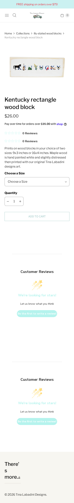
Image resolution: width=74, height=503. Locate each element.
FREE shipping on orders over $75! (37, 4)
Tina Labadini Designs (31, 494)
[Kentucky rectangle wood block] (37, 67)
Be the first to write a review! (37, 313)
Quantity (11, 193)
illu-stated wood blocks (47, 33)
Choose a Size (15, 173)
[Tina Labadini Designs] (37, 15)
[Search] (14, 15)
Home (8, 33)
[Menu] (7, 15)
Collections (23, 33)
